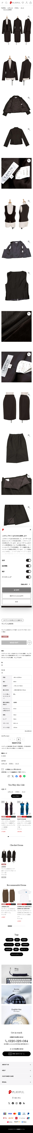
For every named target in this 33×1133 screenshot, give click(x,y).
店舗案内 (14, 772)
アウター (11, 763)
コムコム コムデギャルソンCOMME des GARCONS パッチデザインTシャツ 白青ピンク (24, 913)
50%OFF (13, 816)
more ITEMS (16, 796)
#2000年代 (25, 944)
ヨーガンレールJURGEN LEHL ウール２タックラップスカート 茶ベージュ (8, 910)
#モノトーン (24, 949)
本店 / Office (17, 1098)
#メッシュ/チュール (16, 954)
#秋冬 (17, 940)
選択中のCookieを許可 (16, 596)
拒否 (16, 601)
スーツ (17, 763)
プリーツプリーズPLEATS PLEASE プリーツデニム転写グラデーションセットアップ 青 (24, 824)
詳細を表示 (24, 584)
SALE (8, 816)
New (3, 802)
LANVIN (3, 867)
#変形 (16, 949)
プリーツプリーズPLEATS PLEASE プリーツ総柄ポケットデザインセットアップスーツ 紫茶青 (8, 824)
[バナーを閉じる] (30, 529)
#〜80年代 (9, 940)
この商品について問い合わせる (13, 769)
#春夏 (17, 944)
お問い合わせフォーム (18, 1054)
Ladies (5, 636)
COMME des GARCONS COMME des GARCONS (24, 907)
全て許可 (16, 590)
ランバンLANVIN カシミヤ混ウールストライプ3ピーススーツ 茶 (8, 871)
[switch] (28, 565)
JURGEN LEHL (5, 906)
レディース (4, 763)
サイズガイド (28, 731)
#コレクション (9, 944)
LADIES (3, 816)
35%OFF (13, 904)
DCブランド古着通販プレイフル (18, 1129)
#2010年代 (8, 949)
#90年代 (24, 940)
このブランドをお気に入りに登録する (12, 620)
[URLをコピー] (9, 776)
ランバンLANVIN (7, 623)
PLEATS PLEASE (5, 819)
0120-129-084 (18, 1041)
